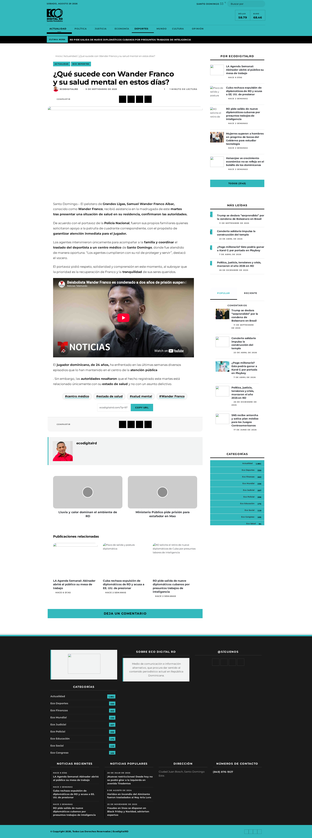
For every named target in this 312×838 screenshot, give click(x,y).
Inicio (58, 56)
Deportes (142, 28)
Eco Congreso (247, 517)
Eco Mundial (248, 483)
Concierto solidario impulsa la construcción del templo (236, 233)
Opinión (198, 28)
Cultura (178, 28)
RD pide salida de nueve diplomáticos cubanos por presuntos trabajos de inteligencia (130, 40)
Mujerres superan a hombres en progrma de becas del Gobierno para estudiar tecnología (245, 138)
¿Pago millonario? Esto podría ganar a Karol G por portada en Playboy (240, 248)
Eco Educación (247, 503)
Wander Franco (173, 396)
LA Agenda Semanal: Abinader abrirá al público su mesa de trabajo (74, 584)
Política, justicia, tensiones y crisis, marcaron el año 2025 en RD (239, 264)
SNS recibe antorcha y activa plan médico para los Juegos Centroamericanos (244, 420)
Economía (122, 28)
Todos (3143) (237, 183)
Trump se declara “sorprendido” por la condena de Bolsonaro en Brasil (240, 217)
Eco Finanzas (248, 477)
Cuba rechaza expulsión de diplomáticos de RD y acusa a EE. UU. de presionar (123, 584)
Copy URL (142, 407)
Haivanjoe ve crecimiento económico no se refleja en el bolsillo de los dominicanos (245, 161)
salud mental (142, 396)
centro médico (78, 396)
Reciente (250, 293)
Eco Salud (251, 523)
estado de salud (110, 396)
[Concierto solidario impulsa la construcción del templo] (222, 342)
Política (81, 28)
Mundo (161, 28)
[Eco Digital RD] (55, 15)
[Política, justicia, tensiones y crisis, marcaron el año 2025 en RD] (222, 391)
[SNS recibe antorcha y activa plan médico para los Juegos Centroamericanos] (222, 419)
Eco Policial (248, 497)
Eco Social (249, 510)
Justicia (101, 28)
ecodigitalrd (69, 89)
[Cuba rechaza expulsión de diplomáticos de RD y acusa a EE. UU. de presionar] (125, 560)
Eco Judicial (248, 490)
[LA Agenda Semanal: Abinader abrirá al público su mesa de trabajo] (75, 560)
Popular (223, 293)
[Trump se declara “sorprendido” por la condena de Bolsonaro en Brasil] (222, 314)
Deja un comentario (125, 613)
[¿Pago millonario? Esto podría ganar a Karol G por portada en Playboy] (222, 366)
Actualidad (57, 28)
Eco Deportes (81, 64)
